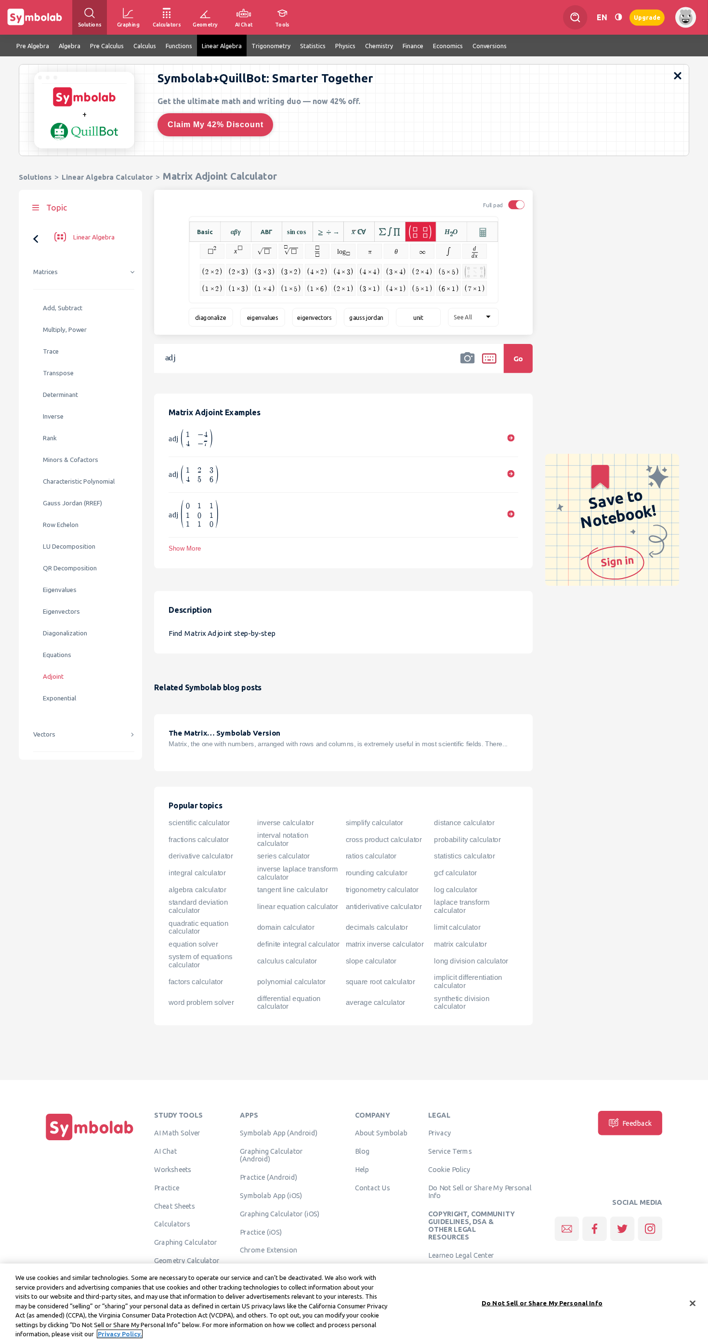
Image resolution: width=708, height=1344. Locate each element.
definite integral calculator (298, 944)
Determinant (60, 394)
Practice (166, 1187)
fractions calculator (199, 839)
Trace (51, 351)
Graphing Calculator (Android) (271, 1154)
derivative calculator (201, 856)
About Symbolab (381, 1133)
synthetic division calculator (461, 1002)
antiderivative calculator (384, 906)
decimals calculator (377, 927)
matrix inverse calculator (385, 944)
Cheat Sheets (174, 1206)
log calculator (455, 890)
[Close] (692, 1303)
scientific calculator (199, 823)
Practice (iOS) (261, 1232)
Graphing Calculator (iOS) (280, 1213)
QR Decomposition (70, 568)
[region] (354, 1304)
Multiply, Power (65, 329)
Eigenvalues (60, 589)
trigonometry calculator (382, 890)
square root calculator (380, 981)
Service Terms (450, 1151)
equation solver (193, 944)
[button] (467, 364)
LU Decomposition (69, 546)
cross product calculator (384, 839)
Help (362, 1169)
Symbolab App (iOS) (271, 1195)
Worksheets (172, 1169)
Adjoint (53, 676)
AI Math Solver (177, 1133)
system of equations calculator (201, 961)
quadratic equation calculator (198, 927)
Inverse (53, 416)
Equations (57, 655)
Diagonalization (65, 633)
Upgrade (647, 17)
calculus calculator (287, 960)
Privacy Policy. (120, 1334)
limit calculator (457, 927)
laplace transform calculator (461, 906)
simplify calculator (374, 823)
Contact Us (372, 1187)
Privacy (439, 1133)
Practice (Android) (268, 1177)
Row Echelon (61, 524)
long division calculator (471, 960)
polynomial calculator (291, 981)
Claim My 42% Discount (215, 124)
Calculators (172, 1224)
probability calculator (467, 839)
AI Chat (165, 1151)
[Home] (89, 1140)
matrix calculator (460, 944)
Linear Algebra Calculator (107, 177)
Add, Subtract (62, 308)
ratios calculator (371, 856)
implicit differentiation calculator (468, 981)
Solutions (35, 177)
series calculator (283, 856)
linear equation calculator (297, 906)
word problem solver (201, 1002)
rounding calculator (376, 873)
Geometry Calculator (186, 1260)
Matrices (45, 272)
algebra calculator (197, 890)
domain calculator (285, 927)
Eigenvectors (61, 611)
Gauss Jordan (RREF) (72, 503)
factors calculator (196, 981)
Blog (362, 1151)
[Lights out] (618, 17)
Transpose (58, 373)
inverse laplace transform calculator (297, 873)
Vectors (44, 734)
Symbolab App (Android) (278, 1133)
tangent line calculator (292, 890)
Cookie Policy (449, 1169)
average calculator (375, 1002)
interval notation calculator (282, 839)
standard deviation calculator (198, 906)
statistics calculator (464, 856)
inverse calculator (285, 823)
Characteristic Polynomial (79, 481)
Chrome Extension (268, 1250)
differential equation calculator (289, 1002)
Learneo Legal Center (461, 1255)
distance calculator (464, 823)
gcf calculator (455, 873)
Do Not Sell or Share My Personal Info (479, 1191)
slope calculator (371, 960)
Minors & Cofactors (70, 459)
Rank (50, 438)
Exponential (59, 698)
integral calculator (197, 873)
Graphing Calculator (185, 1242)
